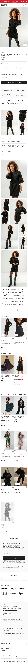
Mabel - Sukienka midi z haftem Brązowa (6, 376)
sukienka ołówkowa (11, 289)
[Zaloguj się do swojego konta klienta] (20, 5)
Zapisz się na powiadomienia (10, 610)
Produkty (10, 47)
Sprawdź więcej (14, 538)
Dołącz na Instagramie (8, 637)
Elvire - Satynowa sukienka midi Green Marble (5, 452)
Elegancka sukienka (15, 301)
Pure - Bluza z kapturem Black (4, 487)
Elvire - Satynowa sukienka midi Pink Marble (18, 452)
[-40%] (7, 440)
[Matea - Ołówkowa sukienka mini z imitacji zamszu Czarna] (23, 116)
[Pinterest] (10, 656)
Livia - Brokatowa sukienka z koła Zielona (5, 417)
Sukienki (15, 47)
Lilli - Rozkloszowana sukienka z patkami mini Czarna (19, 376)
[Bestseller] (20, 476)
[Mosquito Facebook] (3, 656)
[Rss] (24, 656)
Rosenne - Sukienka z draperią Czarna (19, 338)
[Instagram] (17, 656)
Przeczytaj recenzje (7, 623)
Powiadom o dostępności (13, 82)
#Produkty (14, 579)
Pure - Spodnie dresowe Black (17, 487)
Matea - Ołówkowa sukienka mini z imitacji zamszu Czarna (5, 523)
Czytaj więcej (6, 630)
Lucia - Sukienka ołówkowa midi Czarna (4, 339)
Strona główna (4, 47)
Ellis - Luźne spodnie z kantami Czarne (19, 417)
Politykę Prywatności (14, 565)
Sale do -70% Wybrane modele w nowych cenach (14, 2)
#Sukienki (5, 579)
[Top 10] (7, 476)
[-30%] (20, 327)
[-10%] (7, 327)
